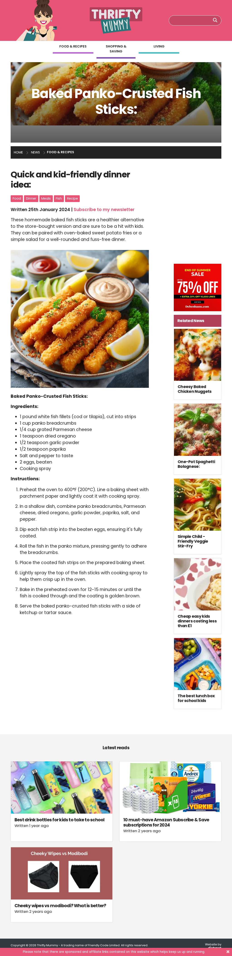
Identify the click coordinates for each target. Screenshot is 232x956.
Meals (46, 198)
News (35, 152)
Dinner (31, 198)
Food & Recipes (73, 46)
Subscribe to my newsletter (104, 210)
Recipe (72, 198)
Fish (59, 198)
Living (159, 46)
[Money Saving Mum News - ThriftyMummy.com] (116, 20)
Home (18, 152)
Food (17, 198)
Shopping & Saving (116, 49)
